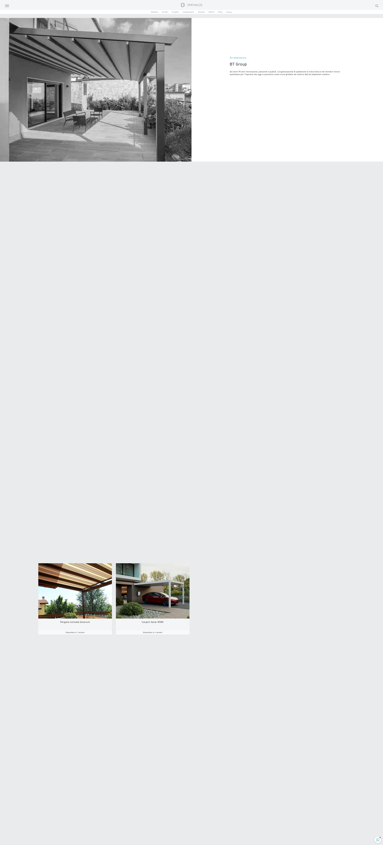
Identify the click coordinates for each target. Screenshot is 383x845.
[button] (377, 6)
